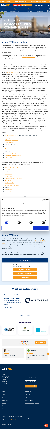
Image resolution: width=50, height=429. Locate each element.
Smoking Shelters (9, 192)
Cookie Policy (28, 397)
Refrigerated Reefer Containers (13, 155)
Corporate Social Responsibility (32, 403)
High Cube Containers (10, 153)
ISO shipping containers (13, 72)
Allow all (41, 227)
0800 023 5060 (29, 375)
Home (3, 391)
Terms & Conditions (29, 400)
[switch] (19, 222)
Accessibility (28, 391)
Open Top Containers (10, 138)
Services (4, 397)
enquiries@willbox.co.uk (30, 378)
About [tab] (41, 203)
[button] (48, 5)
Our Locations (5, 400)
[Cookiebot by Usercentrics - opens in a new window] (43, 200)
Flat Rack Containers (10, 146)
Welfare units (8, 176)
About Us (4, 403)
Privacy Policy (28, 394)
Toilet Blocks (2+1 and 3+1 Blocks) (13, 178)
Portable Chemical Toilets (11, 180)
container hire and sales (8, 51)
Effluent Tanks (8, 189)
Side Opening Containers (11, 140)
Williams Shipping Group (12, 419)
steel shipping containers (28, 57)
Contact (3, 406)
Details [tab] (25, 203)
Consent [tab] (9, 203)
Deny (9, 227)
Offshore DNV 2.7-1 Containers (13, 158)
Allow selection (25, 227)
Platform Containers (10, 149)
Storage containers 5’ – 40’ (12, 135)
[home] (6, 5)
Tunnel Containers (9, 142)
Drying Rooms (8, 174)
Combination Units (9, 183)
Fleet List (4, 394)
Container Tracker (6, 408)
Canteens (7, 169)
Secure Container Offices (11, 167)
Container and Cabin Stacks (12, 185)
